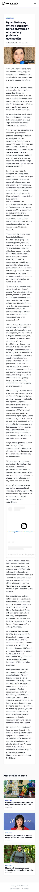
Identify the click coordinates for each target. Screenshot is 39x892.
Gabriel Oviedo (13, 43)
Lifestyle (10, 18)
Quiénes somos (15, 888)
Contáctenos (24, 888)
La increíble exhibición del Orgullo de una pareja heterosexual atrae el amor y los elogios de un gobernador (19, 805)
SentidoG (25, 886)
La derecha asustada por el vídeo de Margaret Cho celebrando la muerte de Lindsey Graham (18, 837)
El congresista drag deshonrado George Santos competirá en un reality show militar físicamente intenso (19, 870)
